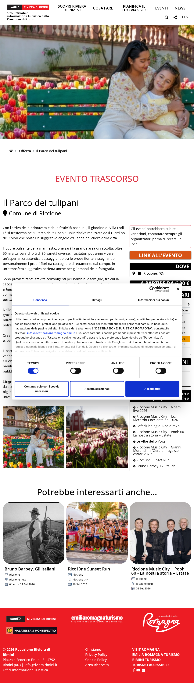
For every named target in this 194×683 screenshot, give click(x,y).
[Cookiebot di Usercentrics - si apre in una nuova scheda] (152, 289)
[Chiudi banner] (178, 289)
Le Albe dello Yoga (150, 441)
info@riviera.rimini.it (40, 665)
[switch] (75, 371)
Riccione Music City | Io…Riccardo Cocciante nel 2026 (155, 418)
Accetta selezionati (97, 388)
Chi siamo (93, 649)
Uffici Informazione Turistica (25, 670)
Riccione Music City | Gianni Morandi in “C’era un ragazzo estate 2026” (157, 450)
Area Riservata (97, 665)
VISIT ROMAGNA (146, 649)
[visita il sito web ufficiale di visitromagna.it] (161, 622)
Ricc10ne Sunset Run (152, 460)
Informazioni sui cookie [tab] (153, 300)
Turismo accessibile (150, 665)
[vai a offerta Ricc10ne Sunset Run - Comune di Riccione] (97, 533)
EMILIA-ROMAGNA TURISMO (156, 654)
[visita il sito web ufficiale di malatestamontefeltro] (32, 632)
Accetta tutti (152, 388)
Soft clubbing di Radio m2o (157, 426)
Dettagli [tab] (97, 300)
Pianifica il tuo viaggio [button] (134, 8)
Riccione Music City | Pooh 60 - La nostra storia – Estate (159, 433)
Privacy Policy (96, 654)
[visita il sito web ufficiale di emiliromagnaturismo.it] (96, 619)
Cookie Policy (96, 659)
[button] (166, 18)
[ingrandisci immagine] (33, 437)
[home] (11, 151)
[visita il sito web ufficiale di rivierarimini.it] (32, 616)
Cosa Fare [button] (103, 8)
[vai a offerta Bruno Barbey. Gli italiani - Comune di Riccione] (33, 533)
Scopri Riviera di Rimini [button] (72, 8)
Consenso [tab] (40, 300)
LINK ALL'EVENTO (160, 255)
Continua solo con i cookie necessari (41, 389)
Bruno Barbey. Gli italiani (155, 466)
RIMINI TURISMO (146, 659)
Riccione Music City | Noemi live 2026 (157, 408)
